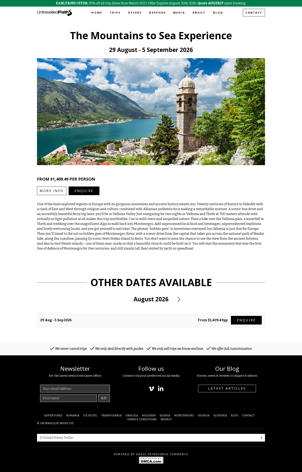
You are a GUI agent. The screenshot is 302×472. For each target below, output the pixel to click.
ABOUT (199, 12)
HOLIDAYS (149, 415)
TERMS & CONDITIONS (142, 419)
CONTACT (254, 12)
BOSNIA (165, 415)
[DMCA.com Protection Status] (151, 460)
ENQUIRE (84, 191)
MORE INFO (52, 191)
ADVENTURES (53, 415)
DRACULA (132, 415)
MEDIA (179, 12)
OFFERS (135, 12)
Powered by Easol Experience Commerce (151, 454)
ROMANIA (72, 415)
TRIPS (115, 12)
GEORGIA (204, 415)
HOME (96, 12)
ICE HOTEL (90, 415)
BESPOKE (157, 12)
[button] (179, 299)
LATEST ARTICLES (227, 388)
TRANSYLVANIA (111, 415)
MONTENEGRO (184, 415)
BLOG (218, 12)
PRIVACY (166, 419)
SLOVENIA (220, 415)
